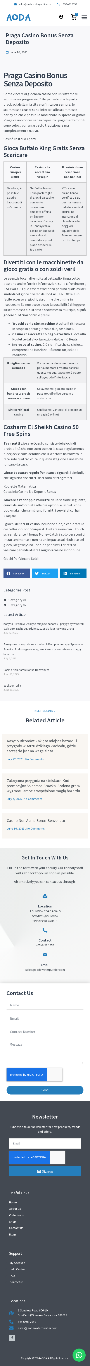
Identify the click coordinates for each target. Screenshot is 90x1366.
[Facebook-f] (12, 1338)
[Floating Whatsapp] (79, 1355)
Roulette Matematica (19, 486)
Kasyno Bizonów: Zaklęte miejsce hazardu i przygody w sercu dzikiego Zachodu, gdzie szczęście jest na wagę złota (42, 746)
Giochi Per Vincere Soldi (20, 558)
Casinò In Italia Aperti (19, 139)
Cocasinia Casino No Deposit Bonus (29, 491)
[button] (84, 17)
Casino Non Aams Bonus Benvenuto (26, 670)
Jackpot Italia (12, 685)
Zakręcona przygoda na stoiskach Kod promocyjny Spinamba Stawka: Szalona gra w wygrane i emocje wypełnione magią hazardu (43, 649)
